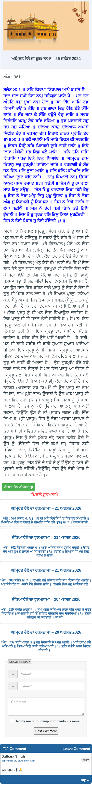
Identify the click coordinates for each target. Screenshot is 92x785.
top (83, 780)
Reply (86, 759)
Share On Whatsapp (18, 487)
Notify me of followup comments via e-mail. (48, 721)
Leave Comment (76, 749)
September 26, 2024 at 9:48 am (18, 761)
